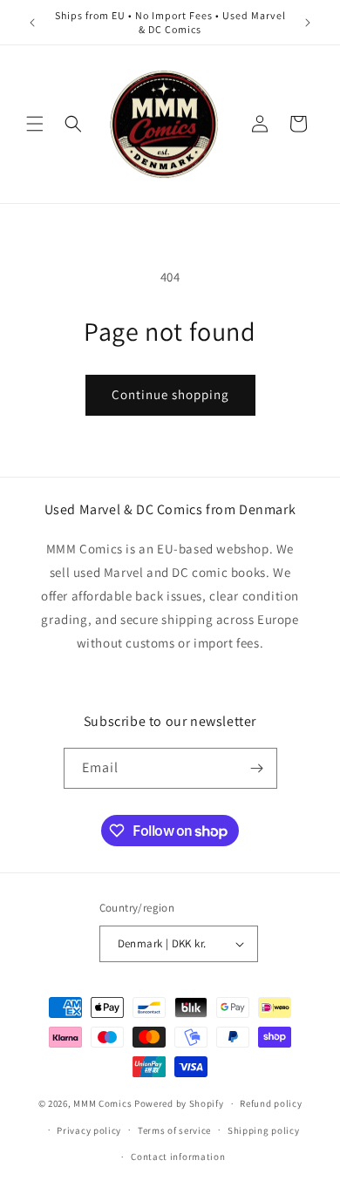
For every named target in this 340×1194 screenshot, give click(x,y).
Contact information (178, 1156)
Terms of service (174, 1130)
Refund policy (271, 1103)
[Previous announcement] (32, 22)
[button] (35, 124)
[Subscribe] (257, 768)
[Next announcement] (308, 22)
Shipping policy (264, 1130)
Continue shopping (170, 394)
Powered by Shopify (179, 1103)
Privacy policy (89, 1130)
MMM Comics (102, 1103)
